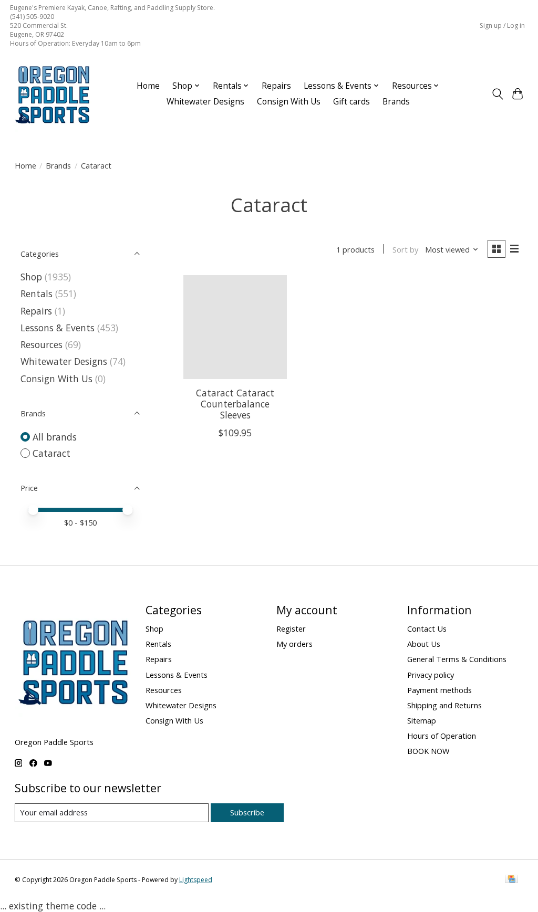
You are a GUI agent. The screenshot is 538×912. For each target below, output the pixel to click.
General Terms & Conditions (456, 659)
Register (291, 628)
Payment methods (439, 690)
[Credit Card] (511, 880)
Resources (41, 344)
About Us (423, 643)
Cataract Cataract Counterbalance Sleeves (235, 403)
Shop (31, 276)
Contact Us (427, 628)
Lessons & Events (58, 327)
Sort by (405, 249)
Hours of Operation (441, 735)
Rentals (36, 293)
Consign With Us (288, 101)
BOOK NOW (428, 751)
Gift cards (351, 101)
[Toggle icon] (497, 94)
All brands (55, 437)
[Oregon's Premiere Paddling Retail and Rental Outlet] (52, 94)
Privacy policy (430, 674)
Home (148, 85)
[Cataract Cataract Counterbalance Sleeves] (235, 327)
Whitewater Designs (205, 101)
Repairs (276, 85)
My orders (294, 643)
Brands (396, 101)
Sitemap (421, 720)
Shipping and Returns (444, 705)
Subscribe (247, 812)
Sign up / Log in (502, 25)
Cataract (51, 453)
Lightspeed (195, 879)
